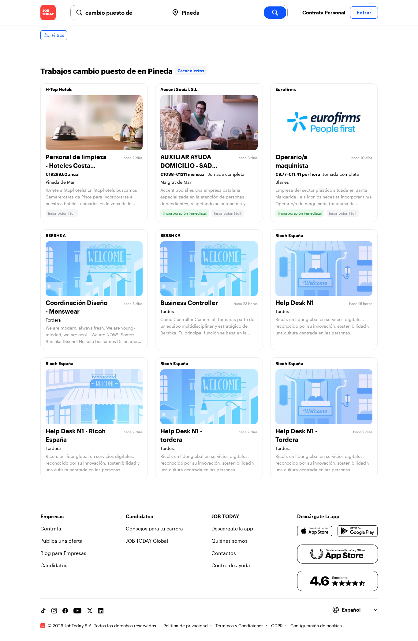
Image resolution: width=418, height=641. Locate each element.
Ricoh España (289, 235)
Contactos (223, 553)
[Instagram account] (54, 610)
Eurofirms (285, 89)
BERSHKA (56, 235)
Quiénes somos (229, 541)
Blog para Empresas (63, 553)
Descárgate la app (232, 528)
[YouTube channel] (77, 610)
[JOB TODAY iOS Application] (315, 531)
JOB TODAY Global (147, 541)
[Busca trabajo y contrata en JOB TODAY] (48, 12)
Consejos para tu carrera (154, 528)
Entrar (363, 12)
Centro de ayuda (230, 565)
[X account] (89, 610)
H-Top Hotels (59, 89)
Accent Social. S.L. (179, 89)
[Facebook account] (65, 610)
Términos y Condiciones (239, 625)
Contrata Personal (323, 12)
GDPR (277, 625)
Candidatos (53, 565)
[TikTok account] (43, 610)
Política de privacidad (185, 625)
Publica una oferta (61, 541)
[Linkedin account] (100, 610)
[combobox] (124, 12)
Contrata (50, 528)
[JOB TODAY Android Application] (358, 531)
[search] (275, 12)
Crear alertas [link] (190, 70)
